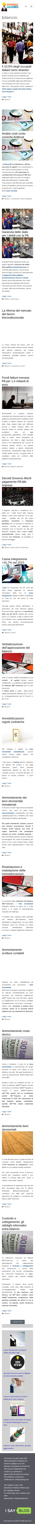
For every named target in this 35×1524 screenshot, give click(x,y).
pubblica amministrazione (16, 267)
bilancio (7, 99)
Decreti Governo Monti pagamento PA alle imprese (16, 482)
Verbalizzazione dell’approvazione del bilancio (16, 648)
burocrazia (15, 299)
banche (7, 466)
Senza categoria (26, 199)
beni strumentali (26, 904)
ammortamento (8, 813)
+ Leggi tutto (17, 1322)
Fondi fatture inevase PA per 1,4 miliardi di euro (15, 381)
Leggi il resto (6, 97)
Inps (4, 588)
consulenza (15, 199)
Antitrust (6, 164)
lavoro (22, 366)
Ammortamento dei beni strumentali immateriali (14, 801)
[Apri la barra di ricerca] (26, 6)
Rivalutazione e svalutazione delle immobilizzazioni (13, 870)
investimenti (24, 547)
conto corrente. (12, 191)
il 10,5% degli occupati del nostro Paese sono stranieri (17, 89)
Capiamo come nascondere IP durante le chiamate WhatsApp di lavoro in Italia (17, 1422)
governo (20, 466)
